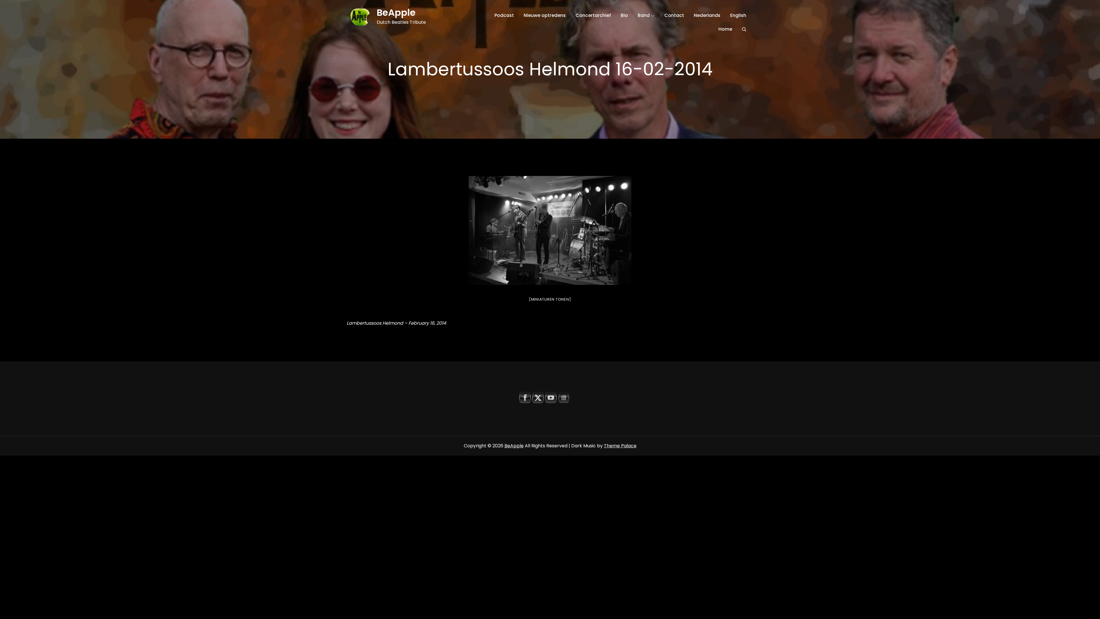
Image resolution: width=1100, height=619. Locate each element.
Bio (624, 15)
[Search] (744, 29)
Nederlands (707, 15)
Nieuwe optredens (545, 15)
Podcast (504, 15)
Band (644, 15)
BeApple (396, 12)
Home (725, 29)
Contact (674, 15)
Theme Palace (620, 445)
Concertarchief (593, 15)
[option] (550, 230)
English (738, 15)
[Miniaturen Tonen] (550, 299)
